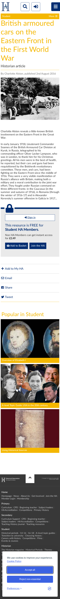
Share (8, 287)
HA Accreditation (9, 510)
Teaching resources (35, 524)
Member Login (8, 499)
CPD (16, 507)
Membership (23, 499)
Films (39, 538)
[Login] (35, 6)
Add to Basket (18, 246)
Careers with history (11, 538)
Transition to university (12, 536)
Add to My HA (13, 268)
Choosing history (33, 536)
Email (8, 278)
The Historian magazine (12, 550)
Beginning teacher (28, 507)
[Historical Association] (5, 7)
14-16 (23, 533)
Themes (48, 550)
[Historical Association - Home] (10, 481)
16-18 (31, 533)
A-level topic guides (45, 533)
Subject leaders (46, 507)
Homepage (6, 496)
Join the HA (38, 246)
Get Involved (38, 496)
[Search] (25, 6)
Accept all (30, 570)
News (16, 496)
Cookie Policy (14, 561)
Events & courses (9, 541)
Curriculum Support (10, 519)
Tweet (8, 297)
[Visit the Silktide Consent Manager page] (49, 588)
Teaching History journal (13, 524)
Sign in (31, 217)
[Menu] (55, 6)
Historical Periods (34, 550)
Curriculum (6, 507)
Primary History (41, 510)
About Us (25, 496)
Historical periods (9, 533)
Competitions (25, 510)
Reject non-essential (30, 579)
